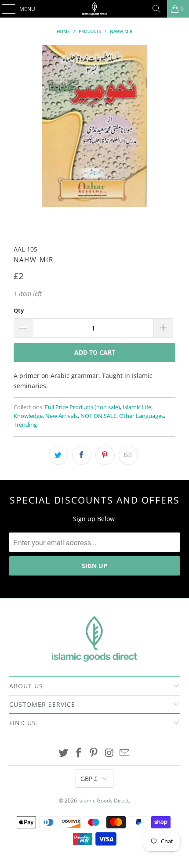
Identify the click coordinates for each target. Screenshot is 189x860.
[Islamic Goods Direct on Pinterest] (94, 753)
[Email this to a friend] (128, 455)
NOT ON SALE (98, 416)
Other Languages (141, 416)
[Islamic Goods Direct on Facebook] (78, 753)
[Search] (156, 9)
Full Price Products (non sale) (82, 407)
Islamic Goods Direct (103, 800)
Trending (25, 424)
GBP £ (89, 778)
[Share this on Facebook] (81, 455)
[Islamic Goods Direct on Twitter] (63, 753)
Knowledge (28, 416)
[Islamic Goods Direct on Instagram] (109, 753)
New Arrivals (61, 416)
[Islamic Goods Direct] (94, 9)
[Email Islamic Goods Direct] (124, 753)
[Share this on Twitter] (58, 455)
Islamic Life (137, 407)
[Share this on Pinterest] (105, 455)
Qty (19, 310)
